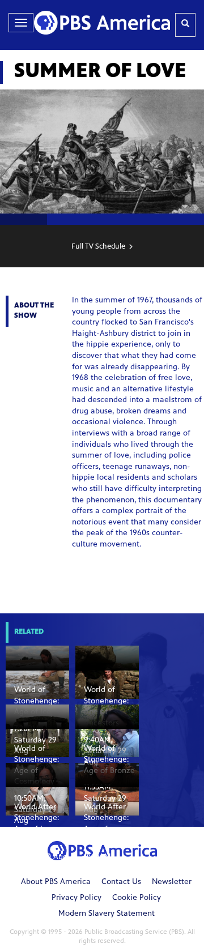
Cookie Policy (136, 898)
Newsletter (172, 882)
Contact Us (121, 882)
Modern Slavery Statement (106, 914)
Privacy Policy (76, 898)
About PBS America (56, 882)
